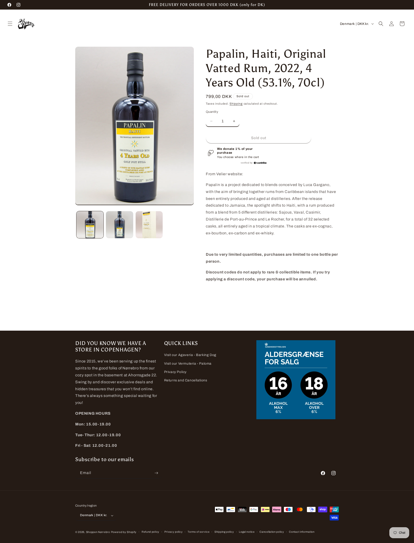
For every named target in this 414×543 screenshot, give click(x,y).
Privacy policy (173, 531)
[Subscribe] (156, 473)
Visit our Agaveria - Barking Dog (190, 355)
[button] (10, 23)
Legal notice (246, 531)
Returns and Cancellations (185, 380)
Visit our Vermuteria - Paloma (188, 363)
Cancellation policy (271, 531)
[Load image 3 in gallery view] (149, 224)
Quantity (212, 111)
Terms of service (198, 531)
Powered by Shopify (124, 532)
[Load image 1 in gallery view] (90, 224)
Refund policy (150, 531)
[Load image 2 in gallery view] (119, 224)
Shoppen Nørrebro (98, 532)
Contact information (301, 531)
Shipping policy (224, 531)
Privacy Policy (175, 372)
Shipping (236, 103)
